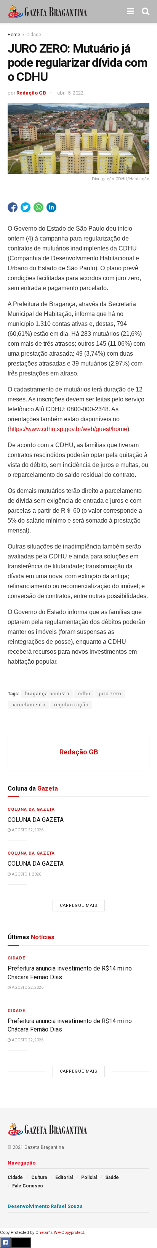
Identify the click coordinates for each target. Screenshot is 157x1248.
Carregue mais (79, 905)
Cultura (39, 1177)
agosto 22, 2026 (27, 830)
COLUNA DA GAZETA (36, 819)
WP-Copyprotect (69, 1232)
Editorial (64, 1177)
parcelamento (28, 704)
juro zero (110, 693)
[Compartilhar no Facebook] (13, 207)
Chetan (42, 1232)
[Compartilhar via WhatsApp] (38, 207)
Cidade (33, 34)
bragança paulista (47, 693)
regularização (71, 704)
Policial (89, 1177)
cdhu (84, 693)
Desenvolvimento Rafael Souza (45, 1206)
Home (14, 34)
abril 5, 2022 (70, 93)
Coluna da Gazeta (31, 809)
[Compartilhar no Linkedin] (51, 207)
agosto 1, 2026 (26, 874)
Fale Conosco (27, 1186)
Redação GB (31, 93)
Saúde (112, 1177)
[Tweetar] (25, 207)
